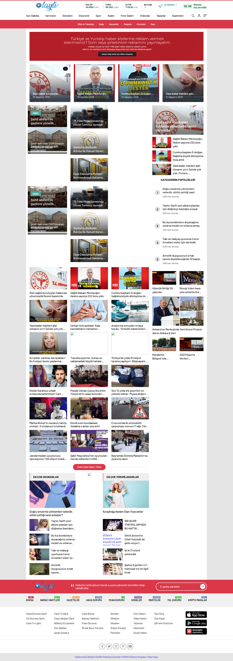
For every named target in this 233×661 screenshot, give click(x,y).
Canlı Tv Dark (61, 613)
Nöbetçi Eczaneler (64, 623)
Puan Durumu (117, 599)
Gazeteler (178, 15)
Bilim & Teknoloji (86, 24)
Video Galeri (140, 618)
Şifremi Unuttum (163, 623)
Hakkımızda (80, 657)
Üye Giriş (159, 613)
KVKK (125, 657)
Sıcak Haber (140, 632)
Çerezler (117, 657)
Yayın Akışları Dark (64, 618)
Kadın (111, 15)
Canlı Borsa (88, 613)
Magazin (128, 24)
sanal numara (61, 632)
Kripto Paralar (197, 599)
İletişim (91, 657)
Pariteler (155, 599)
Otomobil (141, 24)
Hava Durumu (94, 599)
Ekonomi (84, 15)
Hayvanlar (114, 24)
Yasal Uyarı (153, 657)
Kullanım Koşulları (138, 657)
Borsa (30, 599)
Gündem (67, 15)
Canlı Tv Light (33, 623)
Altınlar (115, 613)
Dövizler (115, 618)
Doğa (101, 24)
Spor (98, 15)
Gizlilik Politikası (104, 657)
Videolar (145, 15)
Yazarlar (161, 15)
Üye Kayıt (159, 618)
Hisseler (136, 599)
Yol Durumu (174, 599)
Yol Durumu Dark (35, 618)
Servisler (50, 15)
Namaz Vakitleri (50, 599)
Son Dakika (32, 15)
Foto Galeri (127, 15)
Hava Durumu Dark (36, 613)
